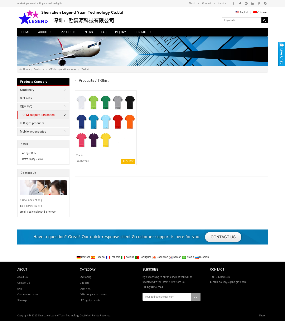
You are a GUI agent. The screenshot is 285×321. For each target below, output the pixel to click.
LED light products (32, 123)
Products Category (33, 81)
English (243, 12)
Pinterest (258, 3)
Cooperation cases (28, 294)
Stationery (27, 90)
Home (25, 32)
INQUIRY (128, 161)
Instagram (252, 3)
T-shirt (85, 69)
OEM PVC (26, 106)
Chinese (261, 12)
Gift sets (26, 98)
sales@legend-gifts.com (42, 211)
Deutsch (86, 257)
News (89, 32)
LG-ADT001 (82, 161)
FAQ (104, 32)
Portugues (145, 257)
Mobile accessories (33, 131)
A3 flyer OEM (29, 153)
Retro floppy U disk (32, 159)
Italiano (130, 257)
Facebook (233, 3)
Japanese (162, 257)
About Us (194, 3)
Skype (265, 3)
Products (68, 32)
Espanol (100, 257)
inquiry (222, 3)
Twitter (240, 3)
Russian (204, 257)
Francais (115, 257)
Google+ (246, 3)
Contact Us (208, 3)
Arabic (190, 257)
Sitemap (21, 300)
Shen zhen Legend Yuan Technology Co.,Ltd (63, 315)
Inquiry (120, 32)
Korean (177, 257)
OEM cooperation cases (62, 69)
